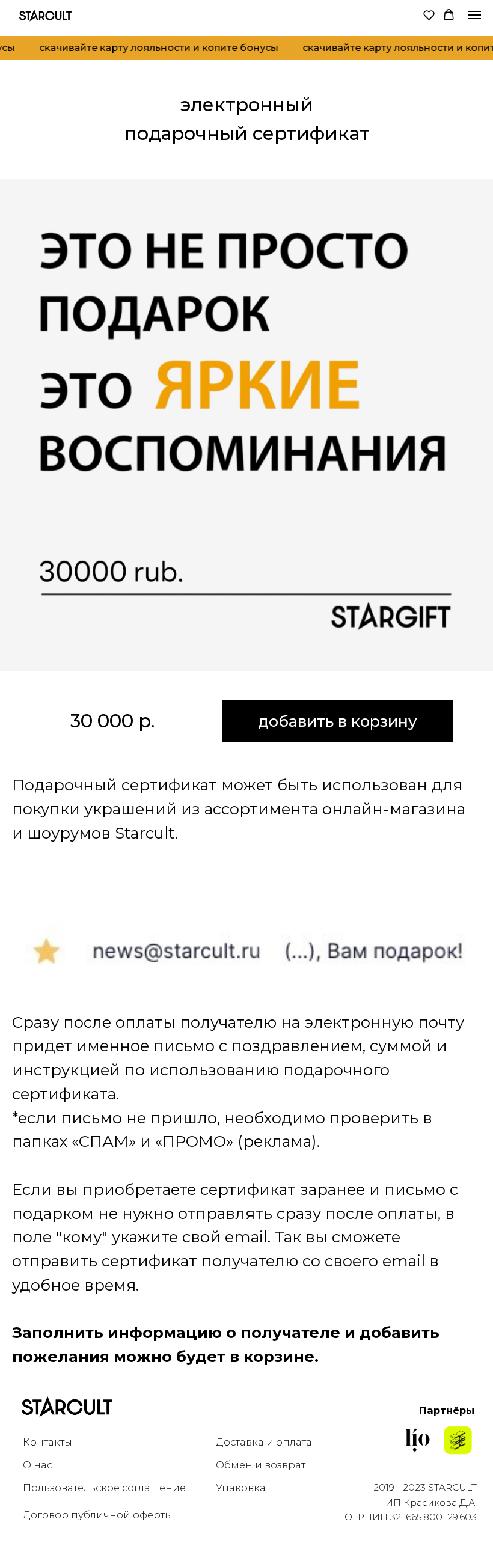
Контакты (47, 1442)
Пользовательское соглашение (104, 1488)
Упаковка (241, 1488)
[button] (429, 14)
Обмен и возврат (260, 1465)
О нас (37, 1465)
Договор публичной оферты (98, 1515)
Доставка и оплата (264, 1442)
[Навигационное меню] (474, 15)
